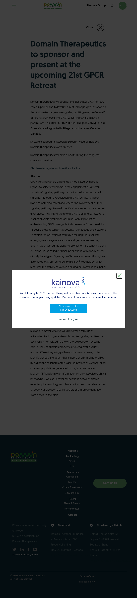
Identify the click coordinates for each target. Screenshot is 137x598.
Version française (68, 319)
